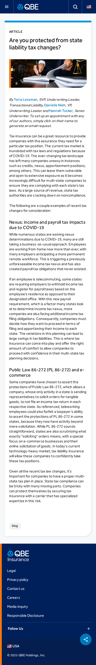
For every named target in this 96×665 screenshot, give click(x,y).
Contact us (16, 588)
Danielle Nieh (54, 105)
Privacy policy (17, 580)
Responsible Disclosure (25, 615)
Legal (11, 571)
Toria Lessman (25, 99)
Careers (13, 597)
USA (16, 646)
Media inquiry (17, 606)
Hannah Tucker (61, 111)
